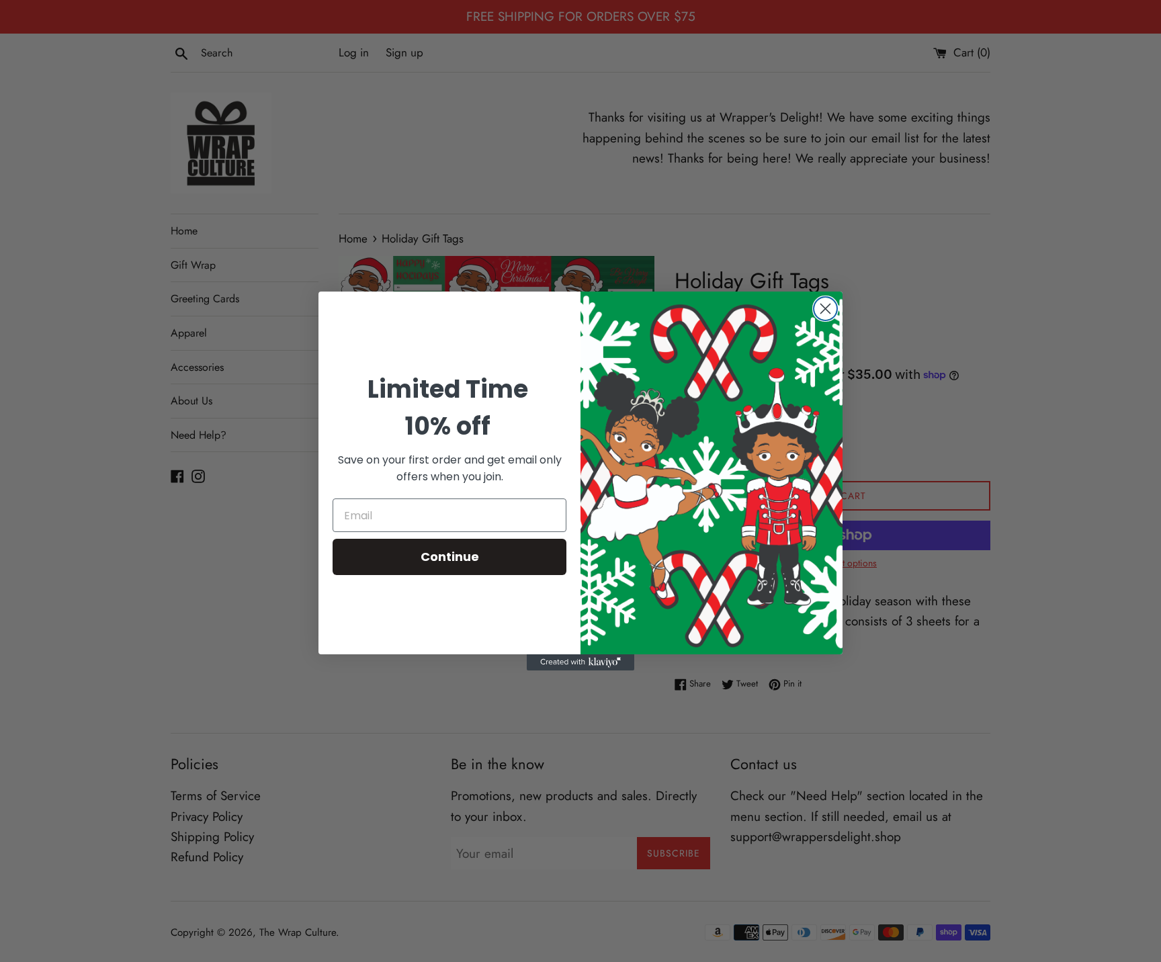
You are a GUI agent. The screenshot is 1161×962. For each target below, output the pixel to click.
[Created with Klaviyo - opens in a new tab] (580, 662)
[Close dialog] (825, 308)
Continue (450, 556)
